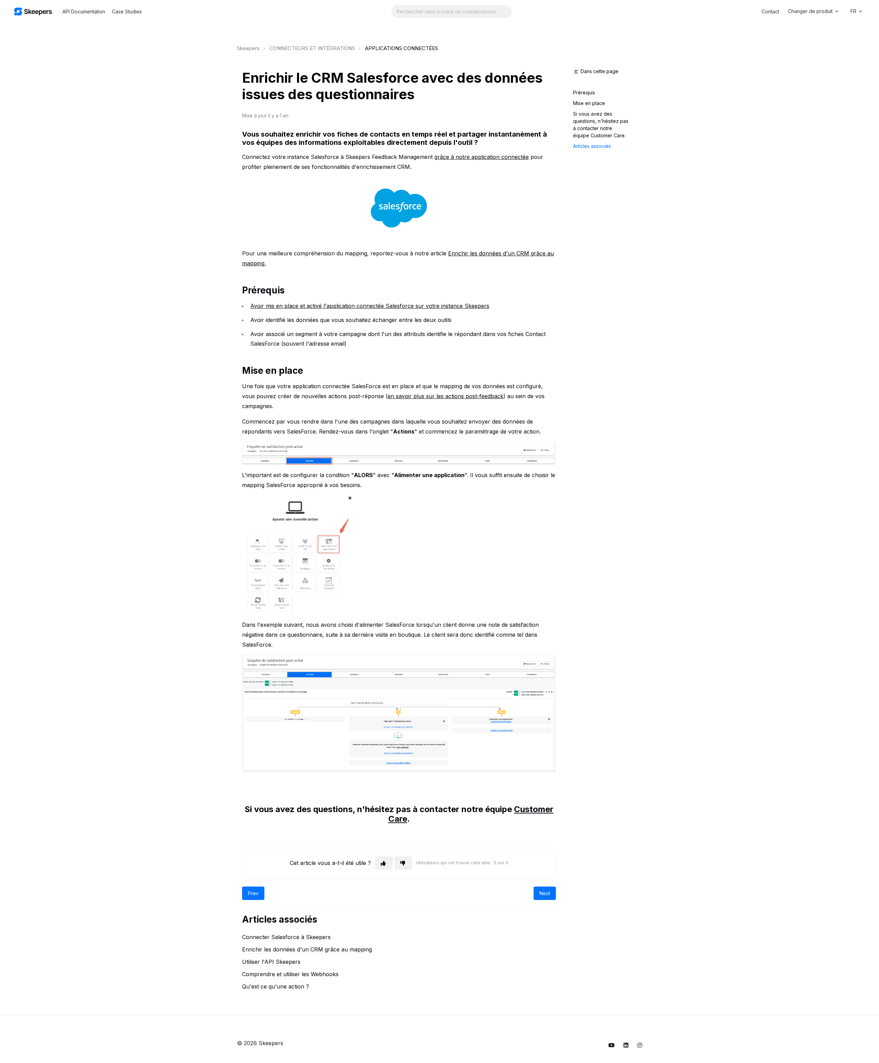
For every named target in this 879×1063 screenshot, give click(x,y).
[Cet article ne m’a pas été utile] (403, 863)
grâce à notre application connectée (481, 156)
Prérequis (584, 92)
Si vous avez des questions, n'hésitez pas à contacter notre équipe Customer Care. (600, 124)
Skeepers (248, 48)
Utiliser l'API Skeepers (271, 961)
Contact (770, 11)
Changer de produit (811, 11)
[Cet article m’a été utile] (384, 863)
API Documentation (83, 11)
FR (854, 11)
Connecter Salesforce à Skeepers (286, 937)
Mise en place (589, 103)
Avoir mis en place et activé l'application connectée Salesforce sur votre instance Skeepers (369, 305)
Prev (253, 893)
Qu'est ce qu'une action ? (275, 986)
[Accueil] (33, 11)
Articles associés (592, 146)
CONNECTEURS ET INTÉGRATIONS (312, 48)
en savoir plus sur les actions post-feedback (445, 396)
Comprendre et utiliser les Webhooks (290, 974)
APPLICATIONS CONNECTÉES (401, 48)
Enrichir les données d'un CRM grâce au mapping (307, 949)
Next (544, 893)
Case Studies (127, 11)
